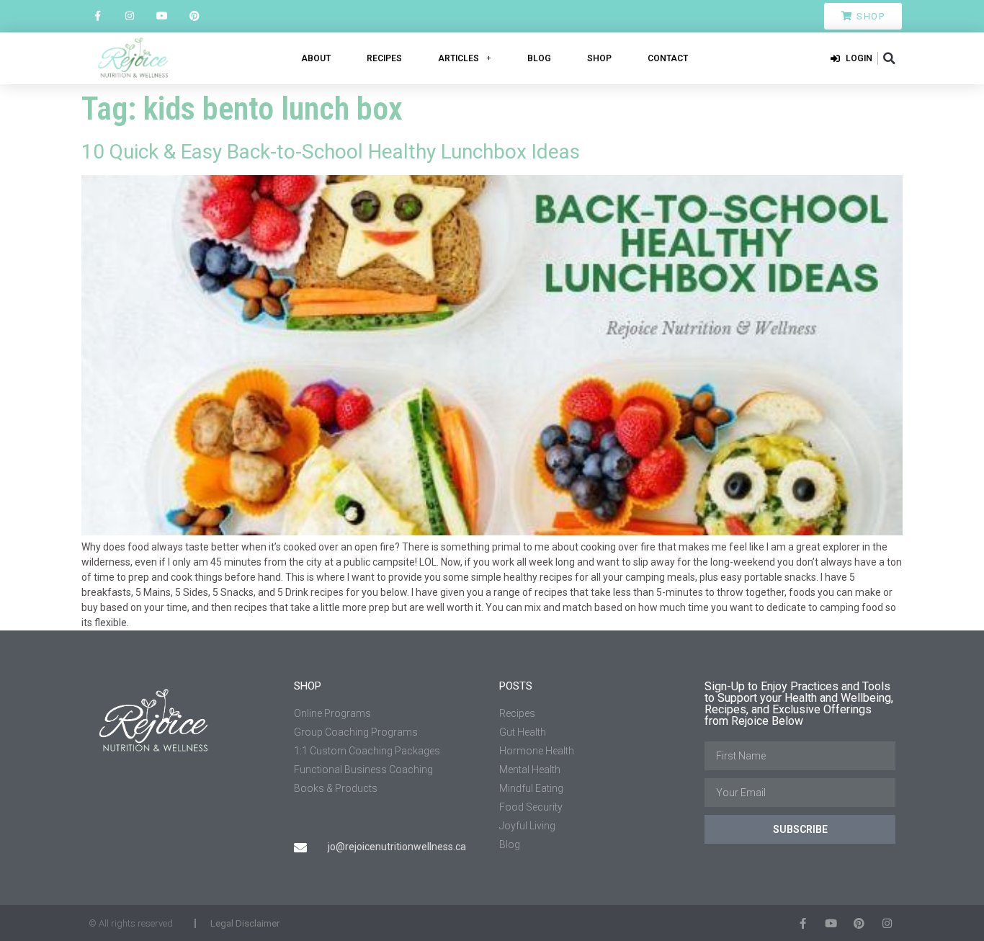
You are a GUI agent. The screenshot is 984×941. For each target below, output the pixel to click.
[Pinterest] (194, 16)
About (316, 58)
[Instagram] (130, 16)
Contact (668, 58)
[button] (889, 58)
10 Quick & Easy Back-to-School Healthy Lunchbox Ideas (330, 152)
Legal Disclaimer (244, 923)
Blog (539, 58)
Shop (599, 58)
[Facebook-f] (97, 16)
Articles (458, 58)
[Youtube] (162, 16)
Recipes (384, 58)
